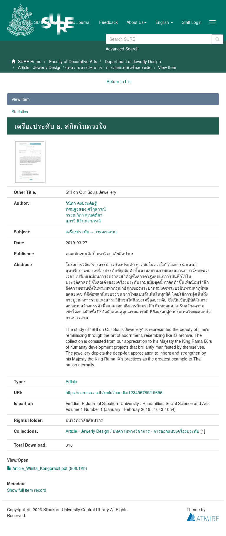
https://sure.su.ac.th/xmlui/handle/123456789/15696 (114, 392)
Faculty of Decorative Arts (73, 61)
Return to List (119, 81)
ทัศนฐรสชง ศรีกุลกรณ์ (86, 209)
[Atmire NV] (203, 516)
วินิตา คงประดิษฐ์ (81, 203)
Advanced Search (122, 49)
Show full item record (26, 490)
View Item (20, 99)
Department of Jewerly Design (133, 61)
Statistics (19, 111)
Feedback (108, 22)
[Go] (217, 39)
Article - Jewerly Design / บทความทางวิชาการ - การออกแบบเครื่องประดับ (85, 67)
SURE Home (29, 61)
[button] (136, 22)
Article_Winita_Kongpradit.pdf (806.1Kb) (49, 468)
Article (71, 381)
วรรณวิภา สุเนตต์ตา (84, 215)
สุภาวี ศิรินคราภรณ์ (83, 221)
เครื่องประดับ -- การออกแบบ (91, 232)
